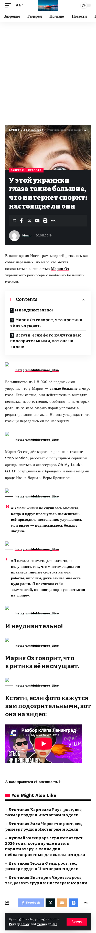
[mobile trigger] (9, 5)
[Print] (45, 220)
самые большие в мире (70, 388)
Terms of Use (47, 924)
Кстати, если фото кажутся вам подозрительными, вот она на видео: (45, 341)
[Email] (37, 220)
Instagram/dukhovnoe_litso (37, 370)
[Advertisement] (48, 72)
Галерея (17, 170)
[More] (53, 220)
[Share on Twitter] (29, 220)
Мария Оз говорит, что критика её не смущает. (46, 323)
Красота (35, 170)
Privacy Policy (19, 924)
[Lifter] (48, 5)
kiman (26, 235)
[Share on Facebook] (21, 220)
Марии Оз (60, 268)
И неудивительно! (34, 310)
